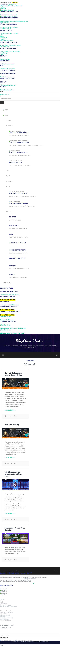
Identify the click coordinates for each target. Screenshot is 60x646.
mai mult (2, 594)
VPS (1, 35)
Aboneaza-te (4, 637)
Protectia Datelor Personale (8, 606)
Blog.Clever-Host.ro (30, 340)
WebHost (3, 9)
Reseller (2, 39)
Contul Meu (12, 4)
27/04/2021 (9, 559)
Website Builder (5, 619)
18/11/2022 (9, 519)
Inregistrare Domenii (6, 618)
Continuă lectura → (10, 410)
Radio (2, 36)
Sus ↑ (56, 570)
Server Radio (4, 616)
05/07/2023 (9, 416)
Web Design (3, 53)
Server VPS (3, 614)
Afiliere (2, 602)
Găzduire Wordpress (6, 612)
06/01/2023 (9, 463)
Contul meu (3, 603)
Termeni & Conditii (5, 605)
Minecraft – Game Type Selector (15, 529)
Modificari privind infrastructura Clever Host (14, 474)
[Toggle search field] (57, 355)
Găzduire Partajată (6, 611)
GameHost (3, 38)
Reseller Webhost (5, 621)
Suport (2, 54)
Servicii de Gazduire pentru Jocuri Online (13, 374)
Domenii (2, 7)
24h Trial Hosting (12, 424)
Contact (2, 599)
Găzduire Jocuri (5, 615)
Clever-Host (23, 641)
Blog (1, 601)
